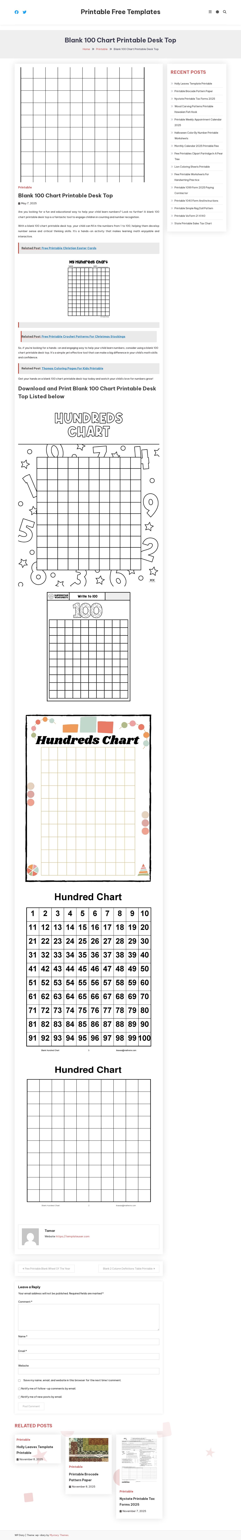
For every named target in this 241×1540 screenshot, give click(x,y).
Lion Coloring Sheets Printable (192, 166)
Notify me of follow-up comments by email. (48, 1388)
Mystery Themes (59, 1535)
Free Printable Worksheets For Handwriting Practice (191, 177)
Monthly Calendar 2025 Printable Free (196, 146)
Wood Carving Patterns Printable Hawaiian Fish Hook (193, 109)
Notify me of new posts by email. (41, 1396)
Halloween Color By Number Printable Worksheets (196, 135)
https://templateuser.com (72, 1236)
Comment (25, 1301)
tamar (50, 1231)
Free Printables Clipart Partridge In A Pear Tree (198, 156)
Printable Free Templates (120, 12)
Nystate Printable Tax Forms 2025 (194, 98)
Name (22, 1336)
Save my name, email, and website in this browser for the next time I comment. (72, 1380)
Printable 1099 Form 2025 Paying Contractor (194, 190)
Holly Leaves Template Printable (193, 83)
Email (22, 1351)
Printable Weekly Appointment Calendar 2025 (198, 122)
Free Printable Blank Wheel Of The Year (47, 1268)
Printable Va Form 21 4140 (189, 215)
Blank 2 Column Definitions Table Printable (128, 1268)
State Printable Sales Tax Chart (193, 223)
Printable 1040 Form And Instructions (196, 200)
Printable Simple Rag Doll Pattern (193, 208)
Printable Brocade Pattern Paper (193, 91)
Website (23, 1365)
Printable (25, 187)
